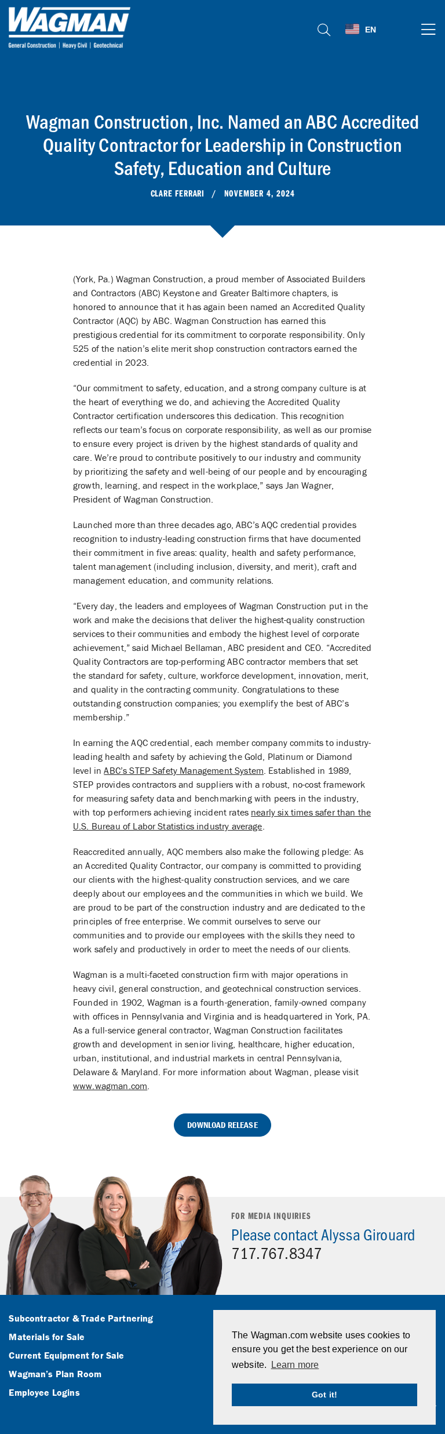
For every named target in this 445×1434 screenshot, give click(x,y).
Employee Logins (44, 1393)
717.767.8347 (276, 1252)
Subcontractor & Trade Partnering (81, 1318)
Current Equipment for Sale (66, 1356)
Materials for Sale (47, 1337)
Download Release (222, 1124)
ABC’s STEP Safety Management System (184, 770)
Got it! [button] (324, 1394)
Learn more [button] (295, 1365)
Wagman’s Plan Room (55, 1374)
